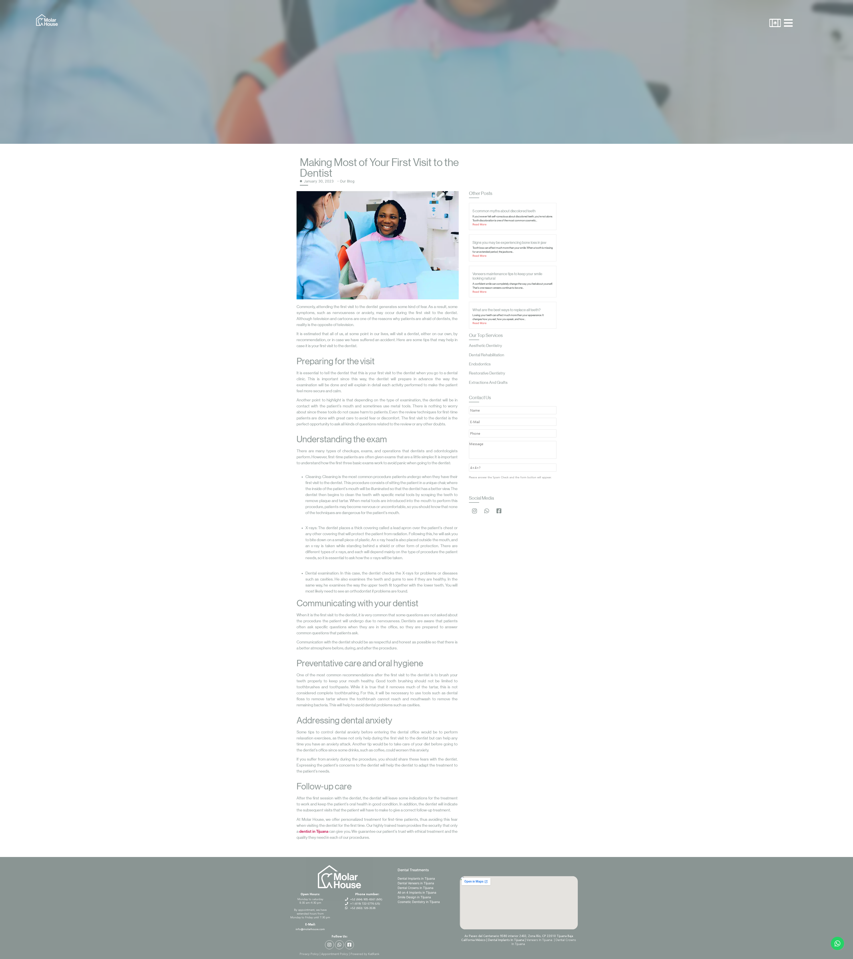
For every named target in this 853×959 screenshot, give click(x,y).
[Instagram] (474, 511)
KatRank (373, 954)
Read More (479, 224)
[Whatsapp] (486, 511)
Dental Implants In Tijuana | (507, 940)
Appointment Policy (334, 954)
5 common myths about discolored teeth (504, 211)
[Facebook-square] (498, 511)
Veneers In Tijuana (539, 940)
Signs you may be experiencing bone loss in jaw (509, 242)
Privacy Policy (309, 954)
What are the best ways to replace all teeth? (506, 310)
